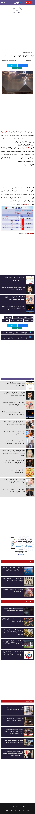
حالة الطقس (8, 317)
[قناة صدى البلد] (17, 2)
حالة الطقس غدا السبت (16, 320)
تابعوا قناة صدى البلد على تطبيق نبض (16, 338)
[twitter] (12, 65)
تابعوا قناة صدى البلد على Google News (16, 332)
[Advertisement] (17, 33)
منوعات (24, 52)
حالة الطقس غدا (28, 320)
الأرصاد (27, 148)
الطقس (25, 317)
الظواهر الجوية (25, 204)
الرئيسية (29, 52)
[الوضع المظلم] (5, 3)
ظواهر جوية (5, 132)
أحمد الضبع (28, 60)
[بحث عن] (2, 3)
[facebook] (23, 65)
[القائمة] (33, 3)
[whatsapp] (17, 68)
